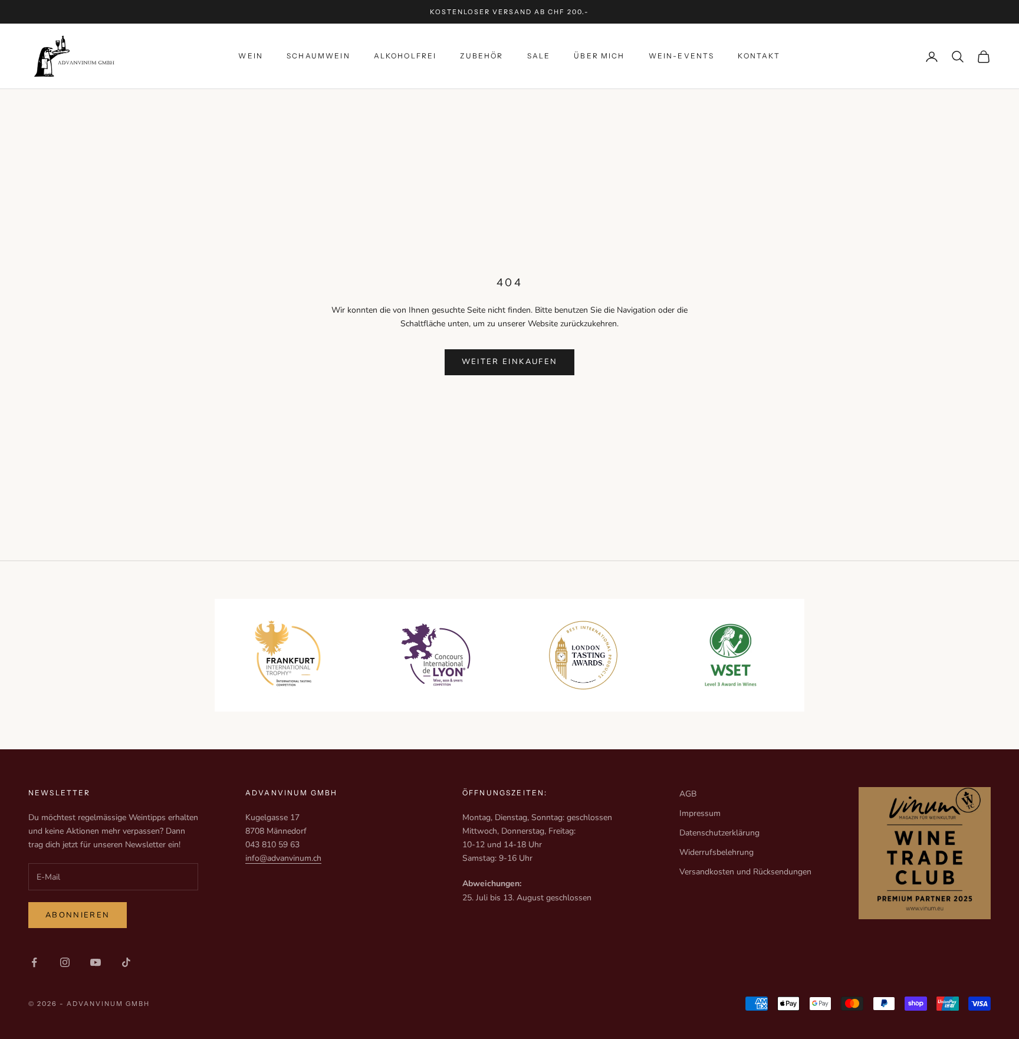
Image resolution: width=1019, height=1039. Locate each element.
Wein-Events (682, 55)
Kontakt (759, 55)
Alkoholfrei (405, 55)
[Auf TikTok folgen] (126, 962)
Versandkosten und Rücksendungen (745, 871)
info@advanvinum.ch (283, 858)
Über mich (599, 55)
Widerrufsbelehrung (716, 852)
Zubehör (481, 55)
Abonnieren (77, 915)
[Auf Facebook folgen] (34, 962)
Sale (539, 55)
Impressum (700, 813)
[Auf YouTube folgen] (95, 962)
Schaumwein (318, 55)
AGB (687, 793)
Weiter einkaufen (509, 361)
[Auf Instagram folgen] (65, 962)
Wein (250, 55)
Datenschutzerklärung (719, 832)
